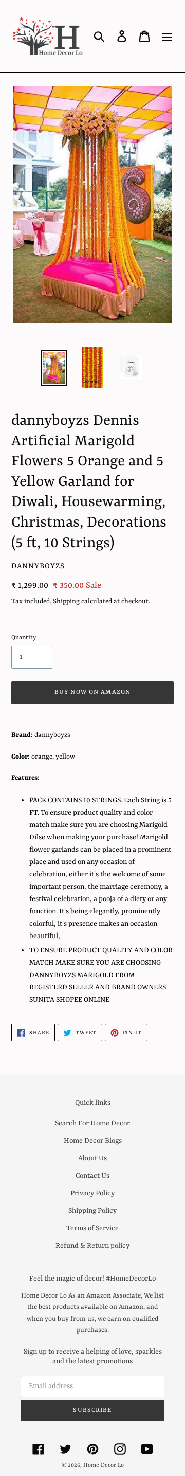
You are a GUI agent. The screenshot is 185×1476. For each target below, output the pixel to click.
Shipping (66, 601)
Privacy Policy (92, 1193)
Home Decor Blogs (93, 1141)
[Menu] (167, 36)
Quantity (23, 637)
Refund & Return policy (92, 1245)
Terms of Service (92, 1228)
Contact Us (92, 1176)
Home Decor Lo (103, 1465)
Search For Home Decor (92, 1123)
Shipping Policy (92, 1211)
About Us (92, 1158)
